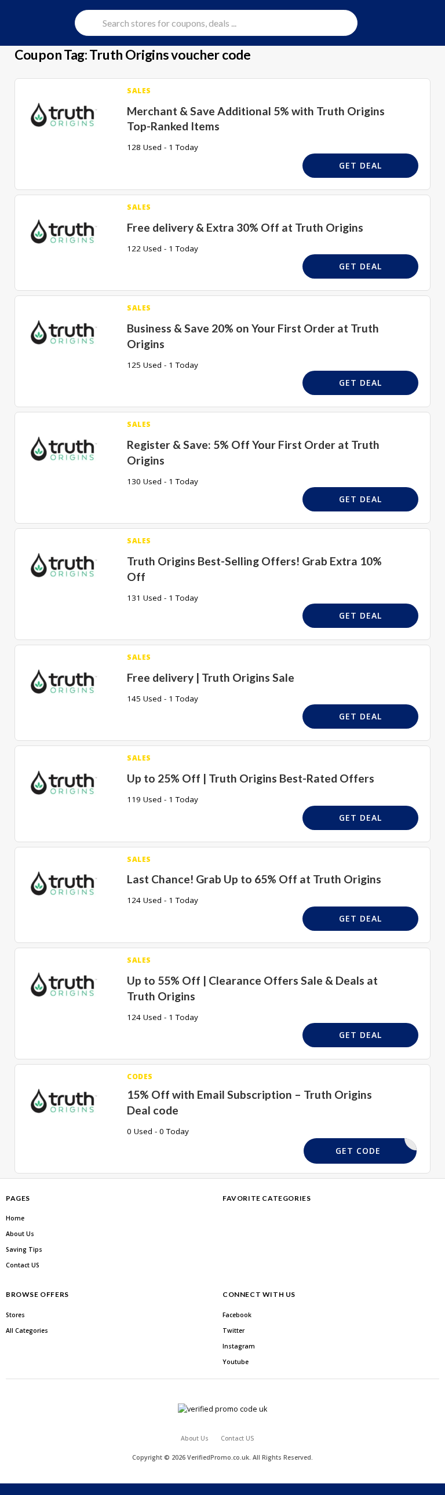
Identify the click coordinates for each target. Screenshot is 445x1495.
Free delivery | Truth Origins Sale (210, 677)
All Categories (27, 1330)
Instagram (238, 1346)
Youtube (235, 1362)
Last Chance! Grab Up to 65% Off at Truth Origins (254, 879)
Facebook (236, 1315)
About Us (20, 1234)
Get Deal (360, 165)
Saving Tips (24, 1249)
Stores (15, 1315)
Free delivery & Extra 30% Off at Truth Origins (245, 227)
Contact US (22, 1265)
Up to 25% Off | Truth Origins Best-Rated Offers (250, 778)
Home (15, 1218)
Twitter (233, 1330)
